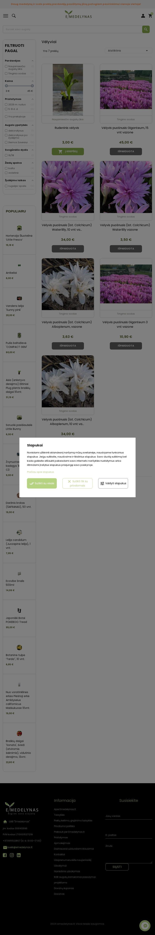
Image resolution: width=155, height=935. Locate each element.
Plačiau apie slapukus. (40, 472)
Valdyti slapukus (113, 483)
